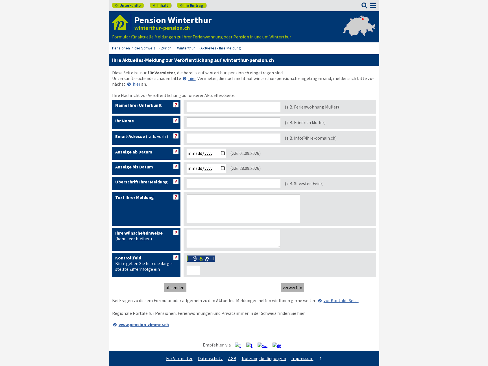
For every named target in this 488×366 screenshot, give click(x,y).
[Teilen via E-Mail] (279, 345)
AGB (232, 358)
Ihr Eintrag (191, 5)
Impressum (302, 358)
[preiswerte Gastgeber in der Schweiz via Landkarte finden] (359, 31)
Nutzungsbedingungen (264, 358)
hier (192, 78)
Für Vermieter (179, 358)
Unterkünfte (128, 5)
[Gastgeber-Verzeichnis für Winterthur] (121, 22)
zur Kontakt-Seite (341, 300)
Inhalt (160, 5)
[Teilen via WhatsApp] (265, 345)
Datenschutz (210, 358)
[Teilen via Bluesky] (251, 345)
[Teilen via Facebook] (240, 345)
